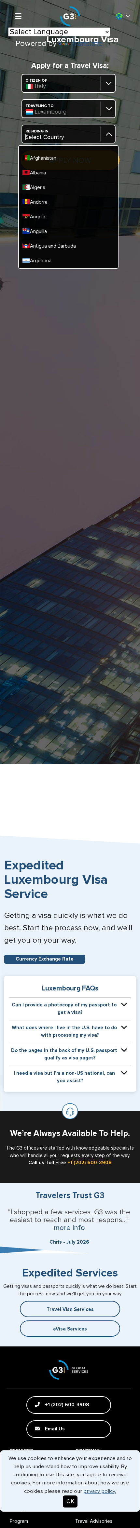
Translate (87, 44)
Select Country (44, 137)
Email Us (54, 1428)
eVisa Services (70, 1329)
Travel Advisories (93, 1521)
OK (70, 1501)
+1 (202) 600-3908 (89, 1162)
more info (69, 1228)
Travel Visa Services (70, 1309)
